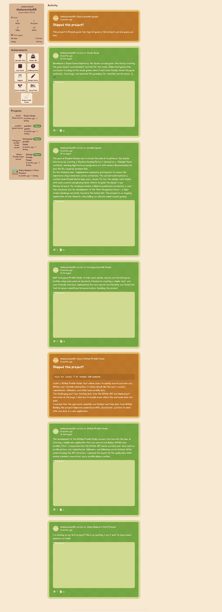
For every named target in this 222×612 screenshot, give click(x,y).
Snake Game (93, 53)
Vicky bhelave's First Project (101, 527)
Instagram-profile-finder (99, 267)
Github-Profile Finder (94, 359)
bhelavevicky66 (68, 16)
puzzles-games (91, 16)
